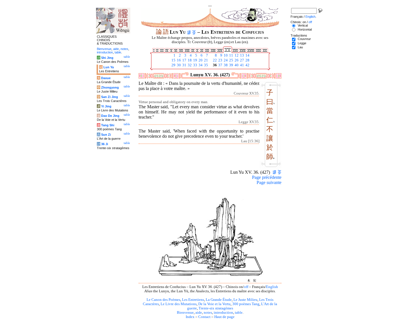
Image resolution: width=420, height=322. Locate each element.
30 (178, 65)
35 (205, 65)
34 (200, 65)
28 (247, 60)
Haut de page (224, 317)
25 (230, 60)
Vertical (303, 25)
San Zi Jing (109, 97)
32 (189, 65)
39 (230, 65)
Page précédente (266, 177)
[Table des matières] (194, 32)
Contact (204, 317)
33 (194, 65)
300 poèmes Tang (245, 304)
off (246, 287)
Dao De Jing (110, 115)
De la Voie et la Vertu (214, 304)
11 (230, 55)
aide (198, 313)
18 (189, 60)
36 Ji (104, 144)
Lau (300, 47)
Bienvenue (185, 313)
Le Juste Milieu (245, 300)
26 (236, 60)
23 (219, 60)
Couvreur (304, 39)
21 (205, 60)
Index (190, 317)
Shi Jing (107, 57)
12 (236, 55)
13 (241, 55)
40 (236, 65)
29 (173, 65)
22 (214, 60)
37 (219, 65)
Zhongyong (110, 87)
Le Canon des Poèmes (163, 300)
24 (225, 60)
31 (183, 65)
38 (225, 65)
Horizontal (305, 29)
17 (183, 60)
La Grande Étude (219, 300)
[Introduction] (189, 32)
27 (241, 60)
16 (178, 60)
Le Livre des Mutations (179, 304)
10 (225, 55)
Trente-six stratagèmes (216, 308)
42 (247, 65)
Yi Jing (106, 106)
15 (173, 60)
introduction (223, 313)
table (239, 313)
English (272, 287)
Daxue (106, 78)
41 (241, 65)
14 (247, 55)
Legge (302, 43)
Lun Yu (108, 67)
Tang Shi (107, 125)
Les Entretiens (193, 300)
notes (208, 313)
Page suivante (269, 182)
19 (194, 60)
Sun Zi (106, 134)
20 (200, 60)
